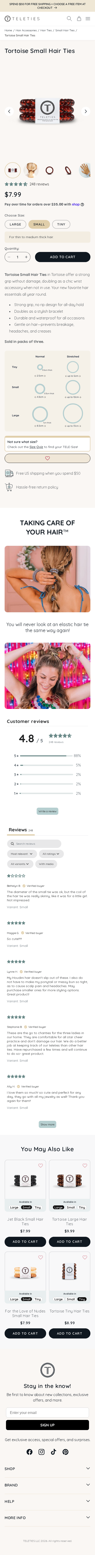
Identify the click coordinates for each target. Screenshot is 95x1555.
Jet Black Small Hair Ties (25, 1221)
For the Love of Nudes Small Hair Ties (25, 1313)
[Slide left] (9, 111)
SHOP (10, 1468)
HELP (9, 1501)
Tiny (61, 224)
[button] (69, 18)
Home (8, 30)
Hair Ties (46, 30)
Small (39, 224)
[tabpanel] (47, 985)
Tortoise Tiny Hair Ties (70, 1311)
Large (15, 224)
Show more (47, 1124)
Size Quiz (36, 447)
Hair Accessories (26, 30)
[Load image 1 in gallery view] (13, 170)
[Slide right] (85, 111)
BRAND (11, 1485)
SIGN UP (47, 1425)
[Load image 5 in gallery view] (86, 170)
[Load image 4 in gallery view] (68, 170)
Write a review (47, 811)
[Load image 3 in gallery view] (50, 170)
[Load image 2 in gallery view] (31, 170)
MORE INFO (15, 1517)
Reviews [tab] (21, 829)
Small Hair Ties (64, 30)
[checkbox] (46, 864)
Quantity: (12, 248)
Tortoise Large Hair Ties (69, 1221)
